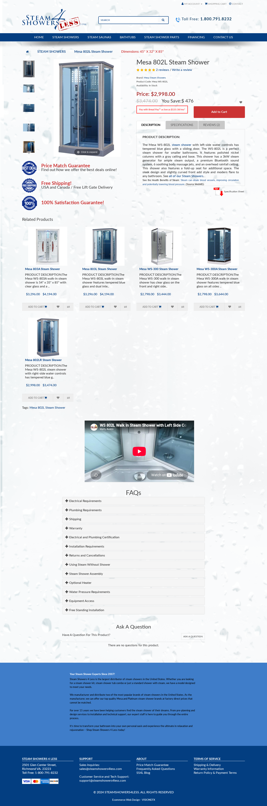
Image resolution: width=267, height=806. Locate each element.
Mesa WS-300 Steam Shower (158, 269)
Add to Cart (219, 112)
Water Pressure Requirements (89, 592)
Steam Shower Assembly (85, 573)
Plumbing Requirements (85, 510)
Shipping (74, 519)
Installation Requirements (86, 546)
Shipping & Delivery (207, 765)
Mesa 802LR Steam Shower (43, 360)
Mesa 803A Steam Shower (42, 269)
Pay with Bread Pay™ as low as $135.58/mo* (162, 109)
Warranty (75, 528)
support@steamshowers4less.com (102, 780)
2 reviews (162, 69)
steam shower (181, 144)
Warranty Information (209, 768)
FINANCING (196, 37)
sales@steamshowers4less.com (100, 768)
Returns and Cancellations (86, 555)
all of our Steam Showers (186, 176)
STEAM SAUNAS (99, 37)
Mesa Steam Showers (155, 78)
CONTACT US (223, 37)
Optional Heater (79, 582)
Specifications (182, 125)
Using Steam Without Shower (89, 564)
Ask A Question (193, 636)
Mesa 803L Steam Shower (99, 269)
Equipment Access (81, 601)
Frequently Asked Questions (155, 768)
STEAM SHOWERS (65, 37)
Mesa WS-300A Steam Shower (217, 269)
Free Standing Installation (86, 610)
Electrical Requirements (84, 501)
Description (150, 125)
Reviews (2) (211, 125)
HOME (39, 37)
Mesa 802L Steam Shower (93, 51)
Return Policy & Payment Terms (215, 772)
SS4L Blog (143, 772)
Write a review (182, 69)
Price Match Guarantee (152, 765)
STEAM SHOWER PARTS (161, 37)
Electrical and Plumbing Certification (93, 537)
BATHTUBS (128, 37)
